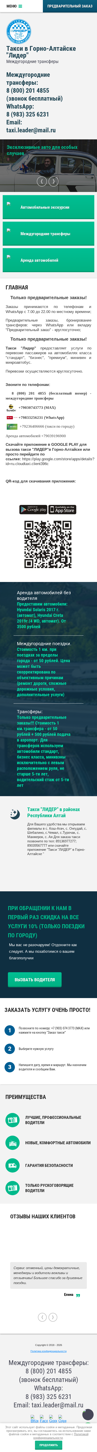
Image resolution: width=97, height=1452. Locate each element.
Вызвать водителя (35, 979)
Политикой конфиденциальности (60, 1436)
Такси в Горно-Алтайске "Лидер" (41, 51)
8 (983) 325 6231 (27, 114)
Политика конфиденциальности (48, 1351)
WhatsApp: (20, 106)
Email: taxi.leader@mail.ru (48, 1405)
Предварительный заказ (69, 6)
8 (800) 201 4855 (27, 90)
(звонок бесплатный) (34, 98)
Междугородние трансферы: (49, 1363)
